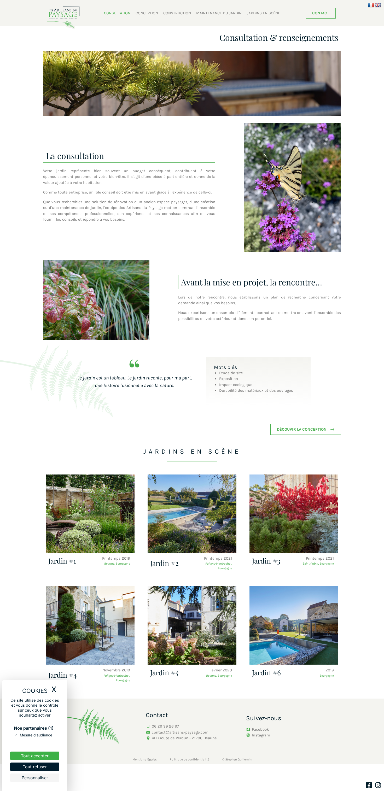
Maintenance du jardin (219, 13)
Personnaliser (35, 777)
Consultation (117, 13)
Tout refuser (35, 766)
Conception (147, 13)
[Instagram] (378, 785)
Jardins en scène (263, 13)
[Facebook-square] (369, 785)
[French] (371, 5)
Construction (177, 13)
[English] (378, 5)
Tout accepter (35, 755)
